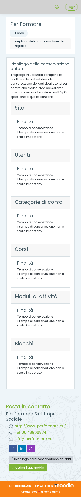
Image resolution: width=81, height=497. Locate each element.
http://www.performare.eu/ (40, 426)
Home (19, 33)
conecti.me (52, 492)
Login (71, 7)
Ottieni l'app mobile (29, 467)
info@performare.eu (33, 439)
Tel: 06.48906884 (30, 432)
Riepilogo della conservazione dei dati (43, 459)
